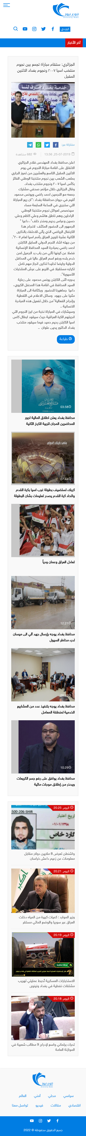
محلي (52, 1096)
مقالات (56, 1106)
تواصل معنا (20, 1106)
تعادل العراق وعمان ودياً (59, 562)
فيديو (39, 1106)
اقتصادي (74, 1106)
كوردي (65, 29)
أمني (37, 1096)
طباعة (64, 339)
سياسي (68, 1096)
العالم (22, 1096)
